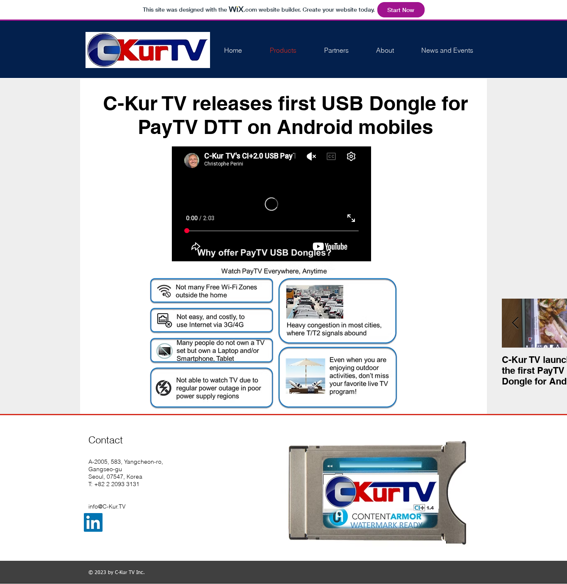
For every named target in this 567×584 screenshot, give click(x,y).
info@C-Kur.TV (107, 506)
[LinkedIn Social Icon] (93, 522)
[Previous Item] (515, 323)
